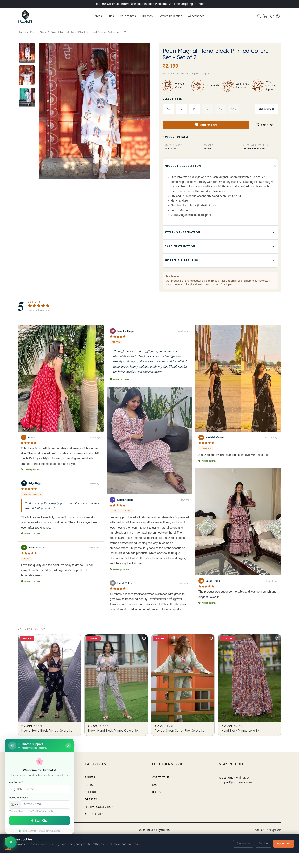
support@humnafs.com (235, 782)
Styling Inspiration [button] (182, 232)
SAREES (90, 777)
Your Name (16, 782)
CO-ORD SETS (94, 792)
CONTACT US (160, 777)
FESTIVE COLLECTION (99, 807)
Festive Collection (170, 16)
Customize (243, 843)
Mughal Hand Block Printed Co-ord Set (47, 730)
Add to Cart (208, 125)
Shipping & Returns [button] (181, 260)
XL (220, 108)
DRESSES (91, 799)
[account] (278, 16)
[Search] (260, 16)
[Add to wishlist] (77, 638)
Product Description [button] (182, 166)
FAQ (154, 785)
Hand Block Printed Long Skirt (241, 730)
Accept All (283, 843)
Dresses (147, 16)
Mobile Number (18, 797)
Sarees (97, 16)
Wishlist (266, 125)
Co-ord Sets (128, 16)
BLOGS (156, 792)
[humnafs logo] (25, 16)
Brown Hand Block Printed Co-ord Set (113, 730)
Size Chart (265, 108)
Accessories (196, 16)
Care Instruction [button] (179, 246)
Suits (111, 16)
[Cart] (266, 16)
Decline (263, 843)
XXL (233, 108)
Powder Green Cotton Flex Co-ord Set (180, 730)
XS (168, 108)
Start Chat (41, 820)
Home (22, 32)
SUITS (89, 785)
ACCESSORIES (94, 814)
